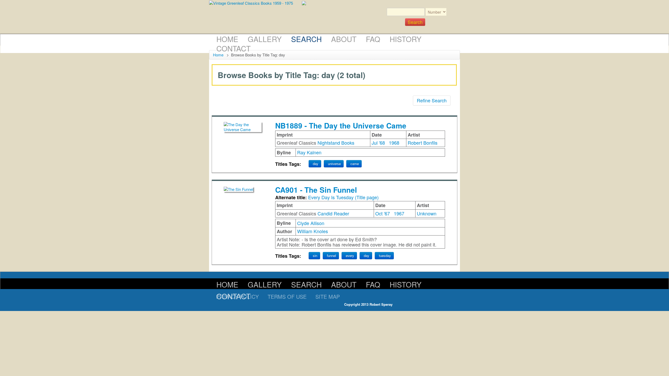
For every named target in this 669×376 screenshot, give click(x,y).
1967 (399, 213)
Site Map (327, 296)
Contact (233, 48)
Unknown (426, 213)
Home (227, 39)
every (350, 255)
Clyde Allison (310, 223)
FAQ (373, 39)
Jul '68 (378, 142)
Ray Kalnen (309, 152)
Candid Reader (333, 213)
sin (315, 255)
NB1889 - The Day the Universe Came (340, 125)
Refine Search (432, 100)
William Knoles (312, 231)
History (406, 39)
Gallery (265, 39)
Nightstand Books (336, 142)
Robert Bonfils (422, 142)
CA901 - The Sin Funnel (316, 189)
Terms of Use (287, 296)
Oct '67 (382, 213)
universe (334, 163)
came (354, 163)
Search (306, 39)
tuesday (385, 255)
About (343, 39)
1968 (394, 142)
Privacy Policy (237, 296)
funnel (331, 255)
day (315, 163)
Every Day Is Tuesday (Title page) (343, 197)
